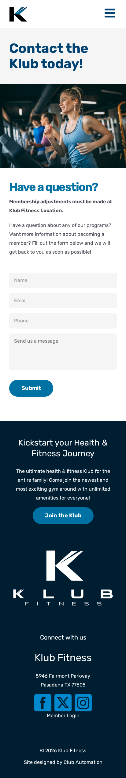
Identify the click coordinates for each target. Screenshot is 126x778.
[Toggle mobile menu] (111, 13)
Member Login (63, 715)
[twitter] (63, 702)
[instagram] (83, 702)
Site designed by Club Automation (63, 762)
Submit (31, 388)
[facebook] (42, 702)
